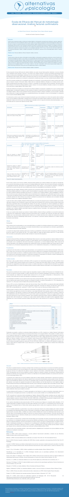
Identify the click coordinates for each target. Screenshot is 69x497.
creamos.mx (12, 492)
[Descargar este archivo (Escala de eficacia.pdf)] (35, 25)
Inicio (12, 13)
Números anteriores (27, 13)
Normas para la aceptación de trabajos (42, 13)
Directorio (54, 13)
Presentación (18, 13)
